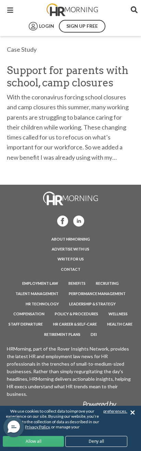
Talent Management (37, 293)
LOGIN (46, 26)
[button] (13, 427)
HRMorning (72, 9)
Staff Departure (26, 324)
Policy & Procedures (76, 314)
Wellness (118, 314)
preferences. (115, 411)
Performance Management (97, 293)
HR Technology (42, 304)
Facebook (60, 221)
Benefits (77, 283)
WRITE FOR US (70, 259)
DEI (94, 334)
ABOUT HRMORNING (70, 239)
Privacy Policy (37, 426)
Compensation (28, 314)
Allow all (33, 441)
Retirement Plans (62, 334)
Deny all (96, 441)
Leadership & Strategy (92, 304)
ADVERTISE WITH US (70, 249)
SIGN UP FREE (82, 26)
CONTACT (70, 269)
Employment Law (40, 283)
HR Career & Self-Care (75, 324)
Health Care (119, 324)
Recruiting (107, 283)
